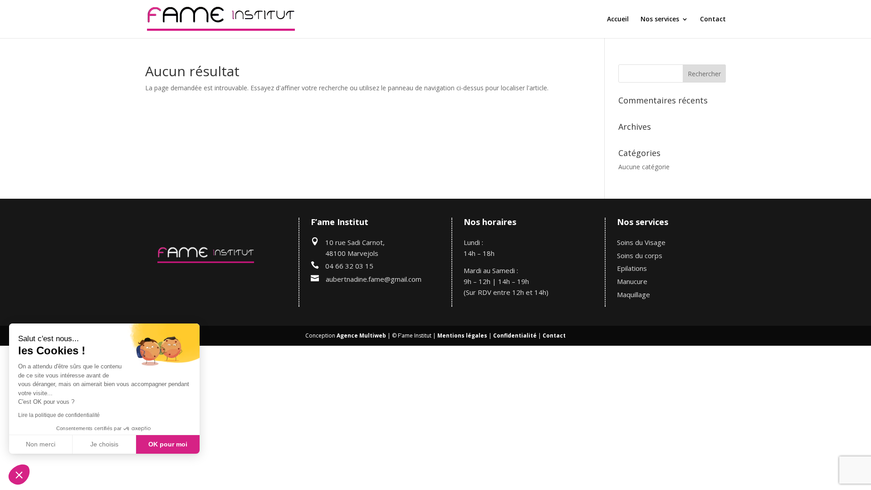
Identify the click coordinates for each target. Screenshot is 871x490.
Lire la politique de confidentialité (59, 415)
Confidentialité (515, 335)
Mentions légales (462, 335)
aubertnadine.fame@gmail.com (373, 279)
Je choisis (104, 444)
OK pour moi (167, 444)
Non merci (40, 444)
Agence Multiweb (361, 335)
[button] (19, 474)
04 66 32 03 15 (349, 265)
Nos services (660, 19)
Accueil (618, 19)
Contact (713, 19)
